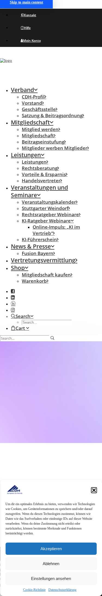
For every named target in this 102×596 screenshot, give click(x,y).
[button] (94, 490)
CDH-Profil (33, 97)
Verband (22, 90)
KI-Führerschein (39, 239)
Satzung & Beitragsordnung (52, 115)
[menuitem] (56, 15)
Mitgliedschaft (30, 122)
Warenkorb (34, 281)
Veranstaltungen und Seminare (39, 191)
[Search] (27, 338)
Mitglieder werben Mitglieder (54, 148)
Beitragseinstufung (43, 142)
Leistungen (26, 155)
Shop (18, 268)
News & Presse (31, 246)
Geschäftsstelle (39, 109)
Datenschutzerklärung (62, 590)
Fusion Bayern (37, 253)
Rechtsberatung (39, 168)
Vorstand (32, 103)
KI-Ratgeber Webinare (46, 221)
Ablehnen (51, 563)
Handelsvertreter (41, 180)
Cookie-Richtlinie (34, 590)
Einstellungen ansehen (51, 578)
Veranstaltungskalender (49, 202)
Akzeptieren (51, 548)
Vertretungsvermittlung (43, 260)
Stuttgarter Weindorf (45, 208)
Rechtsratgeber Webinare (50, 214)
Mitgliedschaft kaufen (46, 275)
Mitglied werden (40, 129)
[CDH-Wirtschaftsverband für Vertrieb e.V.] (51, 66)
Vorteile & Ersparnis (44, 174)
